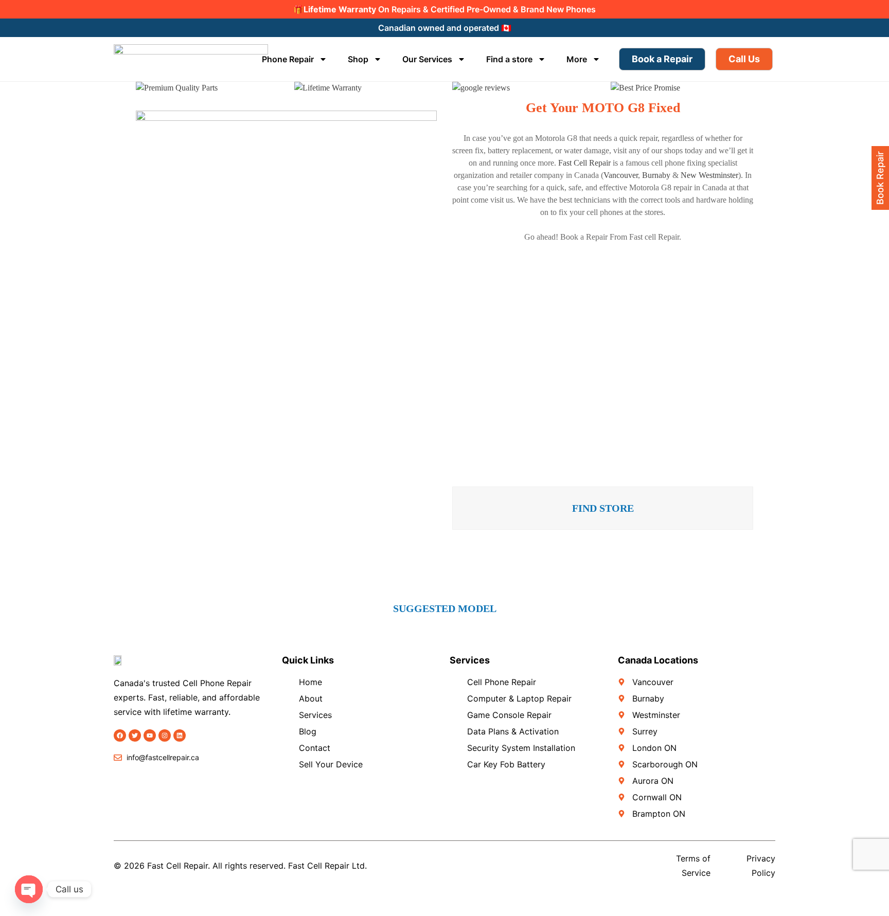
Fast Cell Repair (584, 162)
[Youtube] (150, 735)
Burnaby (656, 175)
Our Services (427, 59)
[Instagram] (164, 735)
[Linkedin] (179, 735)
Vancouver (620, 175)
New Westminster (709, 175)
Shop (358, 59)
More (576, 59)
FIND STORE (603, 508)
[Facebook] (120, 735)
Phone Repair (288, 59)
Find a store (509, 59)
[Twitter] (135, 735)
